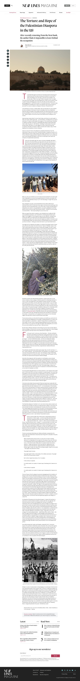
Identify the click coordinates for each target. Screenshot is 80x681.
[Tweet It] (8, 57)
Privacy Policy (64, 674)
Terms (74, 674)
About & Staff (36, 670)
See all (38, 621)
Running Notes (12, 12)
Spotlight (68, 12)
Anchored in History (41, 12)
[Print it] (8, 66)
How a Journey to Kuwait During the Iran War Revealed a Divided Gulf (52, 627)
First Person (52, 12)
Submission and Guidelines (45, 670)
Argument (31, 12)
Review (60, 12)
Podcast (42, 672)
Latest (7, 5)
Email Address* (23, 653)
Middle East (28, 18)
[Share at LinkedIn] (8, 54)
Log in (73, 5)
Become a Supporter (44, 674)
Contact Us (35, 672)
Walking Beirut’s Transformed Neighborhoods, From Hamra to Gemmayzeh (51, 634)
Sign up (67, 5)
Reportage (22, 12)
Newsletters (35, 674)
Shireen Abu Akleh (31, 311)
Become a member (28, 614)
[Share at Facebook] (8, 51)
